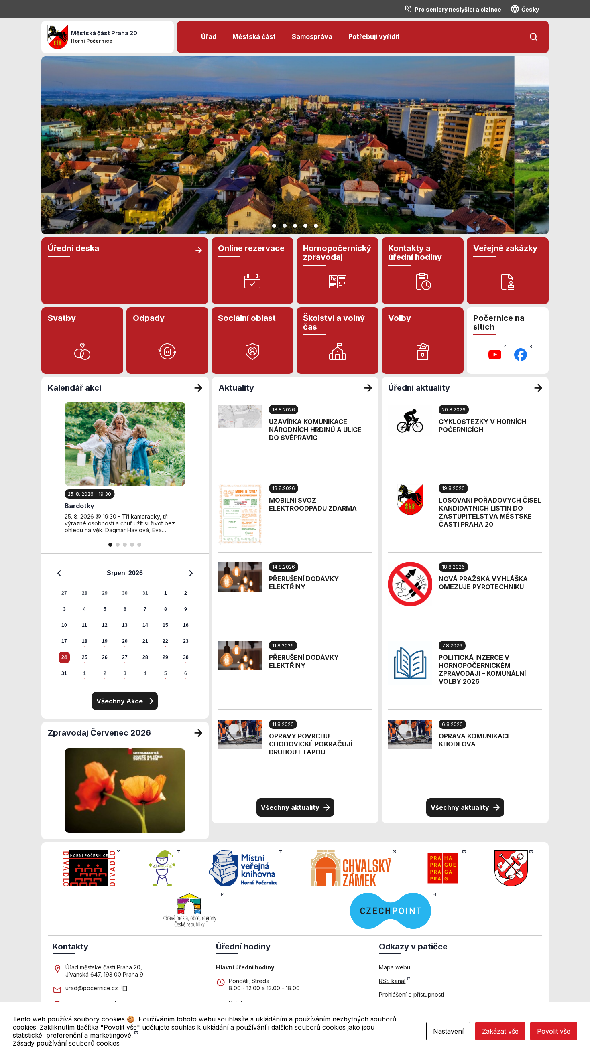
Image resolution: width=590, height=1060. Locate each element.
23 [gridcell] (186, 641)
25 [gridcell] (84, 657)
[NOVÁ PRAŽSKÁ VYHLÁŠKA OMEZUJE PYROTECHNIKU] (410, 584)
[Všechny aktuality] (368, 387)
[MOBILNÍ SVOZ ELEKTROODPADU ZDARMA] (240, 513)
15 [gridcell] (165, 625)
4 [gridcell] (84, 609)
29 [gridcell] (105, 593)
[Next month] (191, 573)
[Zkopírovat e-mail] (124, 989)
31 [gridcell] (145, 593)
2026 (135, 573)
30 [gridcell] (125, 593)
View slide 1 (274, 226)
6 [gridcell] (125, 609)
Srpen (116, 573)
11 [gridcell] (84, 625)
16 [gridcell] (186, 625)
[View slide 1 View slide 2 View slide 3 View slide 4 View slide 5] (295, 145)
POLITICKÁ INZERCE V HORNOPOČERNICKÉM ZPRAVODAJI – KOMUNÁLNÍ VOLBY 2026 (482, 669)
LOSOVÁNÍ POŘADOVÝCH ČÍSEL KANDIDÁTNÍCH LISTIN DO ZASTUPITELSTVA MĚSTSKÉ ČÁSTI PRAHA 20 (490, 512)
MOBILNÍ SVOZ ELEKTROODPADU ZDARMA (313, 504)
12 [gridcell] (105, 625)
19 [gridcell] (105, 641)
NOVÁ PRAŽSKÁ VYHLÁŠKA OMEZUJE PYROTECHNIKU (483, 583)
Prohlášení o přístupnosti (411, 994)
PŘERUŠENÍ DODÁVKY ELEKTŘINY (304, 583)
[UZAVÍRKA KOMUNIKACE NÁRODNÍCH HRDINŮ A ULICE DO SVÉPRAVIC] (240, 415)
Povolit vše (553, 1031)
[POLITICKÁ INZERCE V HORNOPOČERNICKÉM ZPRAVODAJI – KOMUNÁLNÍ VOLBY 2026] (410, 662)
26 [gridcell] (105, 657)
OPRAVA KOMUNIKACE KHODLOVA (475, 740)
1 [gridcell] (165, 593)
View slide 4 (305, 226)
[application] (125, 622)
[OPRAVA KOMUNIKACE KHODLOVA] (410, 734)
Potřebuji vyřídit (374, 36)
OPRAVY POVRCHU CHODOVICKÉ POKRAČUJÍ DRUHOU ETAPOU (310, 744)
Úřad (208, 36)
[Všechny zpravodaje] (198, 732)
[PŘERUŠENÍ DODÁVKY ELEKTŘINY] (240, 576)
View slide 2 (285, 226)
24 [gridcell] (64, 657)
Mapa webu (394, 967)
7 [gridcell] (145, 609)
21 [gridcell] (145, 641)
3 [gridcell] (64, 609)
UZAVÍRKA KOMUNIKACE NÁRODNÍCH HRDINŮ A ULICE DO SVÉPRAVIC (315, 430)
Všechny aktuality (290, 807)
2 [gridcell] (185, 593)
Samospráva (312, 36)
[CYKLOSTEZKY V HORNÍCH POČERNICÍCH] (410, 420)
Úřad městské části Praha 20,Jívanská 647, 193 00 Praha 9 (104, 971)
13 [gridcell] (125, 625)
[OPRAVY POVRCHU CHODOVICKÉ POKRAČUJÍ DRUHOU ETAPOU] (240, 734)
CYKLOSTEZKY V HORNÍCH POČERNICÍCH (483, 426)
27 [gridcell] (64, 593)
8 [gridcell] (165, 609)
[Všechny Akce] (198, 387)
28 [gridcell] (84, 593)
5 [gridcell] (105, 609)
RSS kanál (392, 980)
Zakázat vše (500, 1031)
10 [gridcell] (64, 625)
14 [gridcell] (145, 625)
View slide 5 (316, 226)
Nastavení (448, 1031)
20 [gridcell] (125, 641)
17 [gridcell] (64, 641)
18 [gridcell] (84, 641)
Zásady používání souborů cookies (66, 1043)
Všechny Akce (119, 701)
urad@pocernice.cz (91, 988)
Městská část (254, 36)
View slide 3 (295, 226)
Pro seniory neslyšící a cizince (458, 9)
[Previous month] (59, 573)
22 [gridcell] (165, 641)
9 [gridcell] (185, 609)
